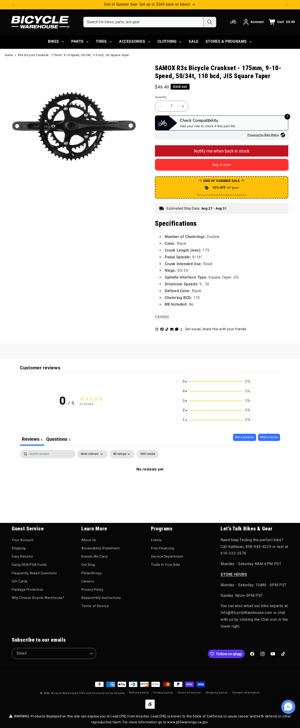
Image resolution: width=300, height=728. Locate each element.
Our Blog (88, 565)
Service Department (167, 556)
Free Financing (162, 548)
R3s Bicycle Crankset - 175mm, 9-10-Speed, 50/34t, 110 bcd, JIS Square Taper (73, 55)
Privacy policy (163, 692)
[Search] (209, 22)
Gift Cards (20, 581)
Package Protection (27, 589)
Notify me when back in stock (221, 151)
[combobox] (143, 22)
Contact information (246, 692)
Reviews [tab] (32, 439)
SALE (193, 41)
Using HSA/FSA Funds (29, 565)
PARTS (77, 41)
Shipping (19, 548)
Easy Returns (22, 556)
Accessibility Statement (100, 548)
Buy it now (222, 165)
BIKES (53, 41)
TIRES (101, 41)
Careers (87, 581)
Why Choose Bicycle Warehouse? (38, 598)
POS (82, 693)
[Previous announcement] (13, 4)
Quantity (161, 97)
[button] (217, 381)
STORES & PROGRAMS (226, 41)
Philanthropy (91, 573)
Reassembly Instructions (101, 598)
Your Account (23, 540)
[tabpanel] (150, 485)
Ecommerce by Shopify (108, 693)
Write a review (269, 437)
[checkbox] (148, 454)
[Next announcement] (286, 4)
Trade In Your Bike (165, 565)
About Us (88, 540)
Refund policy (139, 692)
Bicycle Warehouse (64, 693)
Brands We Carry (94, 556)
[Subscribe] (91, 653)
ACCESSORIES (132, 41)
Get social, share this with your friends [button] (216, 329)
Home (9, 55)
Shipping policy (217, 692)
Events (156, 540)
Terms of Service (95, 606)
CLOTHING (167, 41)
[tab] (58, 440)
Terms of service (189, 692)
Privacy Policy (92, 589)
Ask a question (244, 437)
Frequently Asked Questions (34, 573)
